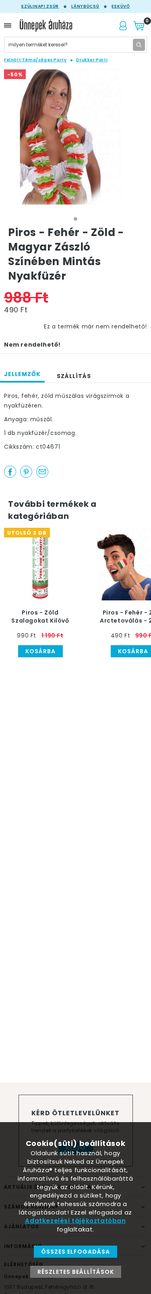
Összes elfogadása (75, 1252)
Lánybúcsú (85, 6)
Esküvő (121, 6)
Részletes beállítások (75, 1272)
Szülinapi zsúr (40, 6)
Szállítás (74, 376)
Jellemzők (22, 374)
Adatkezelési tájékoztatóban (75, 1221)
